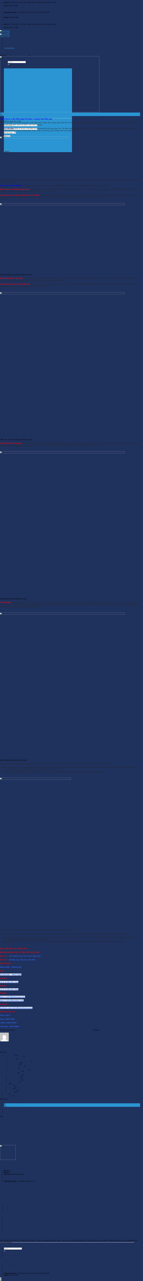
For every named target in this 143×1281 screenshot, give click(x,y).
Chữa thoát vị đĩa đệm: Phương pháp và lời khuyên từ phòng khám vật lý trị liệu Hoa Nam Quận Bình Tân (33, 1048)
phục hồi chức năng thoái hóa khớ (89, 1130)
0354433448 (5, 975)
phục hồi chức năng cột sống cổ (34, 1130)
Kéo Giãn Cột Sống (14, 1078)
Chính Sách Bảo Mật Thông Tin (12, 1206)
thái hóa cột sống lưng (44, 1136)
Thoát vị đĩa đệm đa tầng (19, 1264)
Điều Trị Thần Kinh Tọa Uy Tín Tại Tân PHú (18, 1111)
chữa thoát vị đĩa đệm (126, 1030)
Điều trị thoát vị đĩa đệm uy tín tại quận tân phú (18, 1113)
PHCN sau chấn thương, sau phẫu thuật (16, 1228)
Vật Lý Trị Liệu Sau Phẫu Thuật (18, 1069)
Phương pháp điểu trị (10, 1073)
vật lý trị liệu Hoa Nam (9, 982)
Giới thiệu (7, 44)
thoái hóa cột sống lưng (38, 1133)
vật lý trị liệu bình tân (124, 1135)
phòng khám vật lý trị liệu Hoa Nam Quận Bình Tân (27, 1032)
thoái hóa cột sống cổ (19, 1132)
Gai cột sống (12, 1059)
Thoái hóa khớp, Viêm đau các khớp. (15, 1224)
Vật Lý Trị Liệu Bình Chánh (12, 1102)
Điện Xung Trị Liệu (14, 1076)
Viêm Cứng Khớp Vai (14, 1071)
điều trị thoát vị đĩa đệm (97, 1138)
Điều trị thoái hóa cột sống (71, 1138)
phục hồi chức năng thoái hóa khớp (111, 1130)
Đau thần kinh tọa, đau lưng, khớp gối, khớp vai (18, 1226)
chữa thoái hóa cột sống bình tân (47, 1118)
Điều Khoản (7, 1209)
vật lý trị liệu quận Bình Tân (15, 1138)
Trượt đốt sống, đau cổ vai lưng (13, 1222)
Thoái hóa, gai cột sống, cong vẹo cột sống (17, 1219)
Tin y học (56, 45)
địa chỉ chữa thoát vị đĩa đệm (129, 1138)
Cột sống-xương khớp (10, 1217)
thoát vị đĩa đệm (66, 1132)
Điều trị (10, 45)
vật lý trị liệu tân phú (43, 1138)
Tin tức (52, 45)
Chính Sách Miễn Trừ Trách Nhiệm (13, 1208)
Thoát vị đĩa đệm (7, 128)
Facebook (7, 1176)
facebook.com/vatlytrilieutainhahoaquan (16, 1008)
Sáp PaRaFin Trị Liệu (14, 1080)
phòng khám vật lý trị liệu (103, 1124)
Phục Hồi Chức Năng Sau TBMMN (19, 1060)
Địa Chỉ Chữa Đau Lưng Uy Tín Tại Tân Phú (18, 1107)
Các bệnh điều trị (9, 48)
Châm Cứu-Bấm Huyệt (15, 1075)
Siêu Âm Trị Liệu (13, 1082)
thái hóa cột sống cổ (29, 1136)
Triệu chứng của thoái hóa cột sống (71, 1135)
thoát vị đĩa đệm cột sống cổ (52, 1032)
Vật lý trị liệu (8, 1096)
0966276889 (16, 975)
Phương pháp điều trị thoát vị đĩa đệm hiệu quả (14, 1050)
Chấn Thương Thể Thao (15, 1057)
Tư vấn (6, 1094)
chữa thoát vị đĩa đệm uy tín (50, 1121)
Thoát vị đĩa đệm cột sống (16, 53)
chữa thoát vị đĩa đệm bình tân (105, 1118)
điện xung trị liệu (113, 1138)
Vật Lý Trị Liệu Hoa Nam (15, 1178)
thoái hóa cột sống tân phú (55, 1132)
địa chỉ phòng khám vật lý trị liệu (14, 1141)
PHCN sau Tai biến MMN (12, 1229)
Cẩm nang (11, 1087)
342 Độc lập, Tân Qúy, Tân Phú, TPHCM (24, 1172)
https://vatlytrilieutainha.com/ (12, 1000)
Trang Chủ (7, 43)
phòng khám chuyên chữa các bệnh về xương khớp (64, 1124)
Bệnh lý (10, 1085)
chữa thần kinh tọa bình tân (68, 1121)
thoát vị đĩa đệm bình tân (80, 1132)
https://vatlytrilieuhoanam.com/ (12, 997)
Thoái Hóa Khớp (26, 45)
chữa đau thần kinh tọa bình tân (91, 1121)
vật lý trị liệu (103, 1136)
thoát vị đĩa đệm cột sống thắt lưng (72, 1032)
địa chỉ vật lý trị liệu (38, 1141)
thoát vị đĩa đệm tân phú (14, 1136)
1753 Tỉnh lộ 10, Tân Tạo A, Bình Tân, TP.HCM (26, 1170)
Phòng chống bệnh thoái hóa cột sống (19, 1124)
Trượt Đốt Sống (13, 1067)
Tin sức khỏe (47, 45)
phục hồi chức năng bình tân (114, 1127)
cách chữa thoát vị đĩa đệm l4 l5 (109, 1030)
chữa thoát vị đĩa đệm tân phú (27, 1121)
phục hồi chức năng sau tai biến (62, 1130)
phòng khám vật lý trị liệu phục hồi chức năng (84, 1127)
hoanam (33, 55)
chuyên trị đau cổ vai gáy (13, 1118)
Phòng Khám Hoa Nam (18, 1176)
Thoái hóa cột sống (17, 45)
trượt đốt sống (93, 1135)
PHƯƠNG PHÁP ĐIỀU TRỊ (13, 1266)
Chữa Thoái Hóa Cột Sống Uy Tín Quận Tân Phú (19, 1109)
